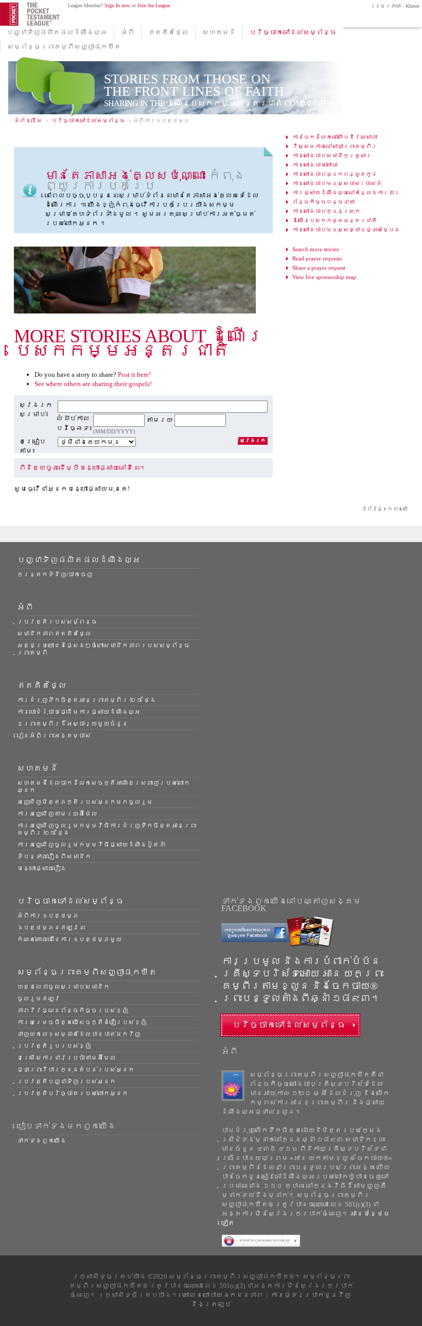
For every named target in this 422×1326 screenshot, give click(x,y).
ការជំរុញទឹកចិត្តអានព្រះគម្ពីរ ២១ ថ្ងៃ (86, 700)
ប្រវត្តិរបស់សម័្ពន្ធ (57, 621)
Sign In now (117, 5)
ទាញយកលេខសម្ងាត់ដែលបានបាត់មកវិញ (78, 1034)
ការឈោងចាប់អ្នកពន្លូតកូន (334, 174)
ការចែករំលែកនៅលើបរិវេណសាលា (334, 137)
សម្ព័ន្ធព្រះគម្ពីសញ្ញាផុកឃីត (64, 46)
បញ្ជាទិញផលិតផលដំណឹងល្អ (57, 32)
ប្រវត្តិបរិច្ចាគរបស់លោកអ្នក (72, 1093)
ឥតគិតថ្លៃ (168, 32)
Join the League (153, 5)
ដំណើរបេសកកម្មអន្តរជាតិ (334, 220)
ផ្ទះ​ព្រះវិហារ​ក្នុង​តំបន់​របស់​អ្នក (75, 1069)
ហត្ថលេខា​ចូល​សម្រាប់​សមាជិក (63, 986)
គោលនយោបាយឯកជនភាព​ (223, 1295)
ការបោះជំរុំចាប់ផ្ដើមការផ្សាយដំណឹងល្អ (78, 712)
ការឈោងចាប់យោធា (315, 165)
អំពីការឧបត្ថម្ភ (48, 915)
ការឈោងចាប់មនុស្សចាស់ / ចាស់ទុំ (337, 183)
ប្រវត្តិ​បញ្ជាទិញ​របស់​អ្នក (66, 1081)
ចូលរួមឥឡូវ (38, 998)
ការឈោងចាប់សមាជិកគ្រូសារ (332, 155)
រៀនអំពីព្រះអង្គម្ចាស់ (54, 735)
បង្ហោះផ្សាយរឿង (41, 868)
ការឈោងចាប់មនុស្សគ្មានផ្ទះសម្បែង (346, 229)
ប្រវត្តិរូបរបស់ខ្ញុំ (54, 1046)
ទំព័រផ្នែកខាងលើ (385, 509)
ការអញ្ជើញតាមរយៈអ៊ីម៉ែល (57, 813)
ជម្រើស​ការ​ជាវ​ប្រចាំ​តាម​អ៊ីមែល (66, 1057)
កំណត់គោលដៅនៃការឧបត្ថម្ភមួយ (69, 939)
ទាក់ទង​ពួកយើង (41, 1140)
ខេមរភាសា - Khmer (396, 6)
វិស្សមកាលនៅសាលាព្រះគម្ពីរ (334, 146)
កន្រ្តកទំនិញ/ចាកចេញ (55, 574)
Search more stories (315, 249)
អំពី (127, 32)
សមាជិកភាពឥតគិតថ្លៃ (54, 633)
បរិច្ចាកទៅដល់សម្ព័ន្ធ (293, 32)
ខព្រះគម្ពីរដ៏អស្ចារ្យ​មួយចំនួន (72, 723)
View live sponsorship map (324, 277)
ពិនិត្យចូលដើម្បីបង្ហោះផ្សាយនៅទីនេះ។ (82, 468)
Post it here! (134, 374)
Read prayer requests (317, 258)
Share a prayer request (318, 268)
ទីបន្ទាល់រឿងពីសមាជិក (54, 856)
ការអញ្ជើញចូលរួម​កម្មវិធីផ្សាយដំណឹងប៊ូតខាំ (91, 844)
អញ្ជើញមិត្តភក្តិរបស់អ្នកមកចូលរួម (85, 802)
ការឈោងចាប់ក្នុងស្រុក (326, 211)
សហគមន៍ (219, 32)
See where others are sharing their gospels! (93, 384)
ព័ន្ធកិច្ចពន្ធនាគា (323, 202)
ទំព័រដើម (28, 120)
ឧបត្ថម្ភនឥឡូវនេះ (51, 927)
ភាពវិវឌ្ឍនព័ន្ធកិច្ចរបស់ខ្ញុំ (72, 1010)
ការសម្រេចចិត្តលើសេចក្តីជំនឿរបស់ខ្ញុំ (82, 1022)
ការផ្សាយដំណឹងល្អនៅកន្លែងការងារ (346, 192)
